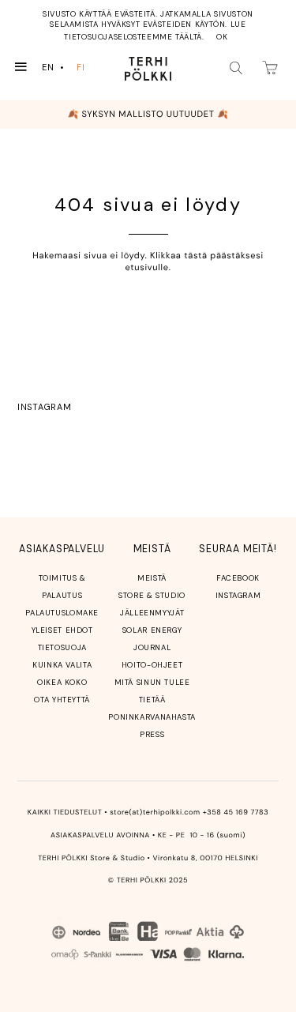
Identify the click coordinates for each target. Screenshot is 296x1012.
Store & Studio (151, 595)
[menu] (66, 67)
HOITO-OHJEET (152, 665)
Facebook (238, 578)
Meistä (152, 578)
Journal (151, 647)
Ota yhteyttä (62, 699)
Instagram (44, 406)
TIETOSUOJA (62, 647)
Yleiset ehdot (62, 630)
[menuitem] (54, 67)
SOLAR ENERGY (152, 630)
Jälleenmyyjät (152, 613)
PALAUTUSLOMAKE (62, 613)
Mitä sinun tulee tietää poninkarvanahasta (152, 699)
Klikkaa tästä (179, 255)
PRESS (152, 734)
